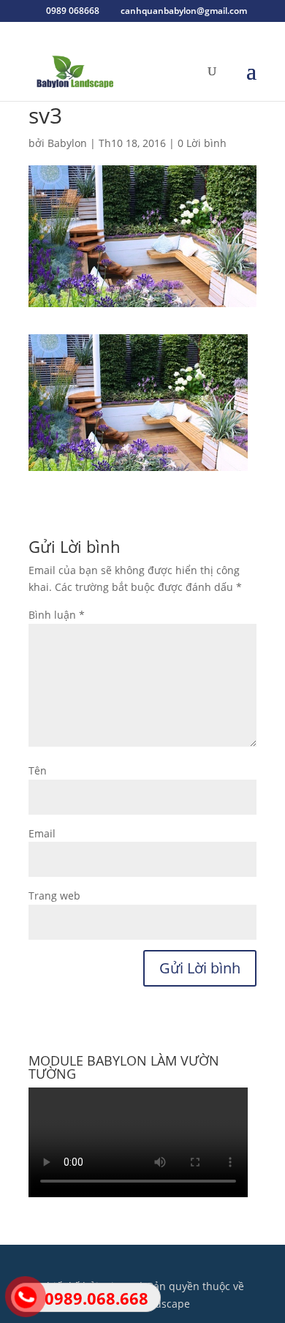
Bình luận (56, 615)
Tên (37, 770)
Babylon (67, 143)
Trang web (54, 895)
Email (42, 833)
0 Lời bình (202, 143)
